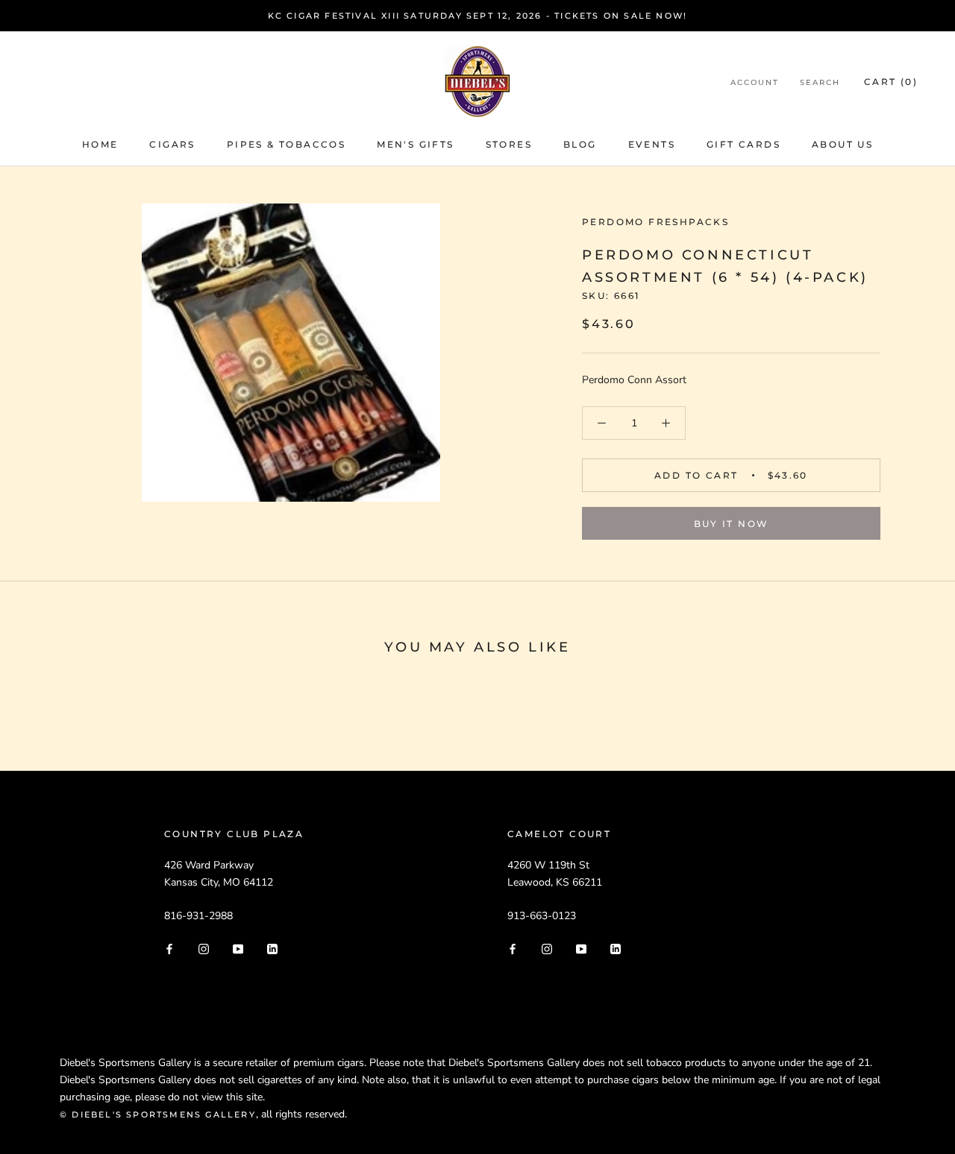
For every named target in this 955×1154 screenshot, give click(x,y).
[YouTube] (238, 947)
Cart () (891, 81)
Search (820, 82)
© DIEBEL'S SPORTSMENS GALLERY (158, 1114)
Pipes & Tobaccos (286, 144)
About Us (842, 144)
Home (100, 144)
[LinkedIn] (272, 947)
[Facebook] (169, 947)
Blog (580, 144)
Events (651, 144)
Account (754, 82)
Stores (509, 144)
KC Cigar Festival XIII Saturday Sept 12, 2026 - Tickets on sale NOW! (478, 15)
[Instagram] (203, 947)
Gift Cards (743, 144)
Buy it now (731, 523)
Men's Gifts (415, 144)
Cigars (172, 144)
